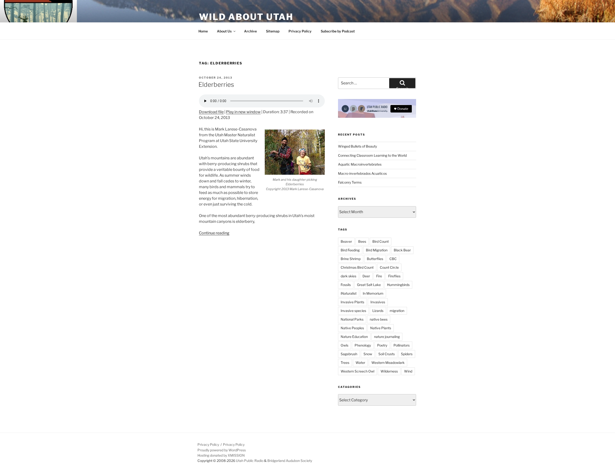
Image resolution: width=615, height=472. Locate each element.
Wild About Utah (246, 17)
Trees (345, 362)
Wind (408, 371)
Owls (344, 345)
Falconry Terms (350, 182)
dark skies (348, 276)
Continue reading (214, 233)
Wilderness (389, 371)
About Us (224, 31)
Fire (379, 276)
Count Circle (389, 267)
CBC (393, 259)
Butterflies (375, 259)
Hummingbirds (398, 285)
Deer (366, 276)
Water (360, 362)
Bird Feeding (350, 250)
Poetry (382, 345)
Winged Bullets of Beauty (357, 146)
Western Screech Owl (357, 371)
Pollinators (402, 345)
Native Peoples (352, 328)
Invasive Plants (352, 302)
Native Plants (380, 328)
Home (203, 31)
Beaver (346, 241)
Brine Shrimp (351, 259)
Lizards (377, 311)
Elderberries (216, 84)
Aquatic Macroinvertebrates (359, 164)
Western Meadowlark (388, 362)
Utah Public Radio (249, 461)
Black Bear (402, 250)
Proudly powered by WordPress (221, 450)
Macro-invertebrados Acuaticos (362, 173)
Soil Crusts (386, 354)
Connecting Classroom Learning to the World (372, 155)
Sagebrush (349, 354)
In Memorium (373, 293)
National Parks (352, 319)
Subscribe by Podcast (338, 31)
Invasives (377, 302)
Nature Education (354, 337)
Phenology (363, 345)
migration (397, 311)
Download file (211, 112)
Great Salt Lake (369, 285)
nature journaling (387, 337)
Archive (250, 31)
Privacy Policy (300, 31)
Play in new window (243, 112)
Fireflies (394, 276)
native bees (378, 319)
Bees (362, 241)
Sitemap (272, 31)
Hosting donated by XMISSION (221, 455)
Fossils (346, 285)
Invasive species (353, 311)
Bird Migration (376, 250)
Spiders (406, 354)
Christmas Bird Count (357, 267)
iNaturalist (349, 293)
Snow (367, 354)
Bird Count (380, 241)
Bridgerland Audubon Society (289, 461)
